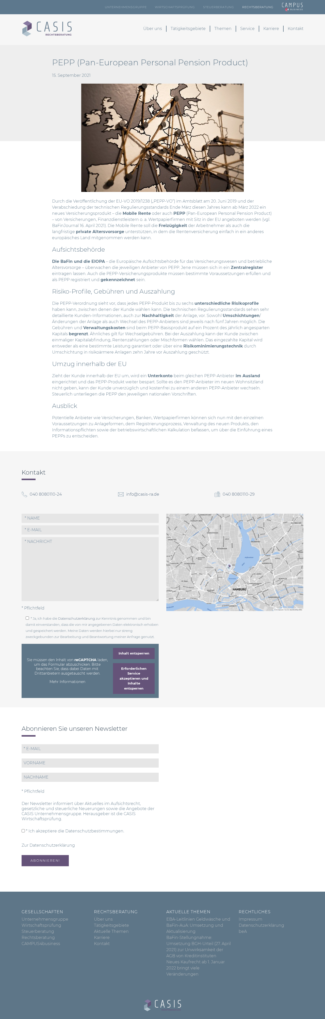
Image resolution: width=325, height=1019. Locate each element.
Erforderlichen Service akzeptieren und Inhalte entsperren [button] (134, 678)
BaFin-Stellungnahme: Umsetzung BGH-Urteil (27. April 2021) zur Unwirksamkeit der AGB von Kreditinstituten (198, 946)
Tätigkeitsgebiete (188, 28)
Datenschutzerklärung (76, 618)
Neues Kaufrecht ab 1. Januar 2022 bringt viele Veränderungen (195, 968)
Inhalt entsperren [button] (134, 653)
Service (247, 28)
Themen (223, 28)
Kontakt (295, 28)
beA (243, 931)
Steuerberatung (218, 7)
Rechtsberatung (257, 7)
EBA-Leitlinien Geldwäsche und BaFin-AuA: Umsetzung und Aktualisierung (198, 925)
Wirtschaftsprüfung (175, 7)
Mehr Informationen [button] (67, 682)
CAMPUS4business (41, 943)
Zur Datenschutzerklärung (48, 845)
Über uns (152, 28)
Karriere (271, 28)
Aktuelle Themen (111, 931)
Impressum (250, 919)
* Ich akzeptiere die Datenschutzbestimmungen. (74, 831)
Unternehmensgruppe (126, 7)
